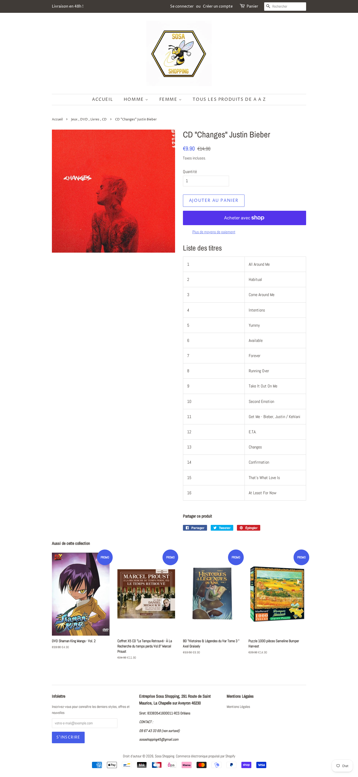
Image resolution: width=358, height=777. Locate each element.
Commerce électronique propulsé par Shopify (205, 756)
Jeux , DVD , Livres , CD (89, 119)
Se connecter (182, 6)
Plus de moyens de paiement (213, 231)
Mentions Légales (238, 706)
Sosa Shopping (164, 756)
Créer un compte (218, 6)
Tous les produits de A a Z (229, 99)
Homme (134, 99)
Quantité (190, 171)
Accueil (102, 99)
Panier (252, 6)
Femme (169, 99)
